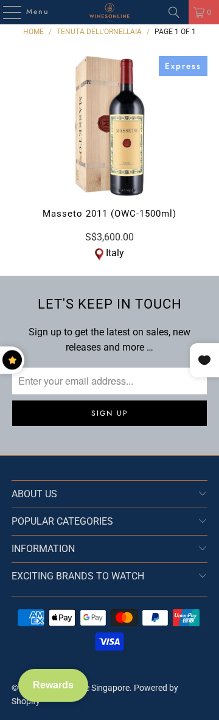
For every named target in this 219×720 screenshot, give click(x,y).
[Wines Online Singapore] (109, 12)
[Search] (174, 12)
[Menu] (6, 12)
